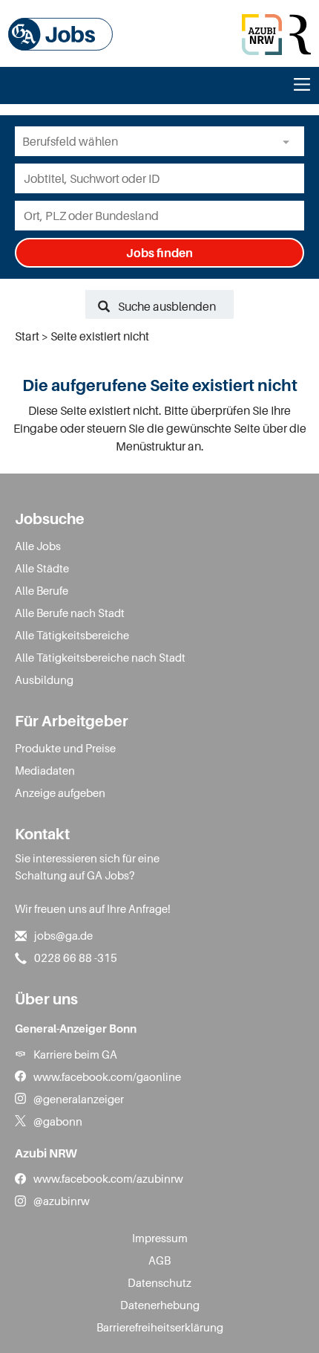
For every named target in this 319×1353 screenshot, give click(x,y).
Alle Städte (42, 568)
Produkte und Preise (65, 748)
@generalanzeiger (78, 1098)
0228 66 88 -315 (75, 957)
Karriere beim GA (75, 1054)
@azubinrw (61, 1200)
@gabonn (57, 1121)
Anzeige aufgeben (60, 792)
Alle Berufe (41, 590)
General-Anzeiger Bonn (76, 1028)
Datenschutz (159, 1282)
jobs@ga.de (63, 935)
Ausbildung (44, 679)
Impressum (160, 1237)
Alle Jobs (38, 545)
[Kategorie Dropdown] (289, 141)
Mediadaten (45, 770)
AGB (159, 1260)
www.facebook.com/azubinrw (108, 1178)
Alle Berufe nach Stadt (70, 612)
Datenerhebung (160, 1304)
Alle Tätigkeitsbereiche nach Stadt (100, 657)
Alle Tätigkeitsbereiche (72, 635)
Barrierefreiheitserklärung (159, 1327)
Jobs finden (159, 252)
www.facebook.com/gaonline (107, 1076)
